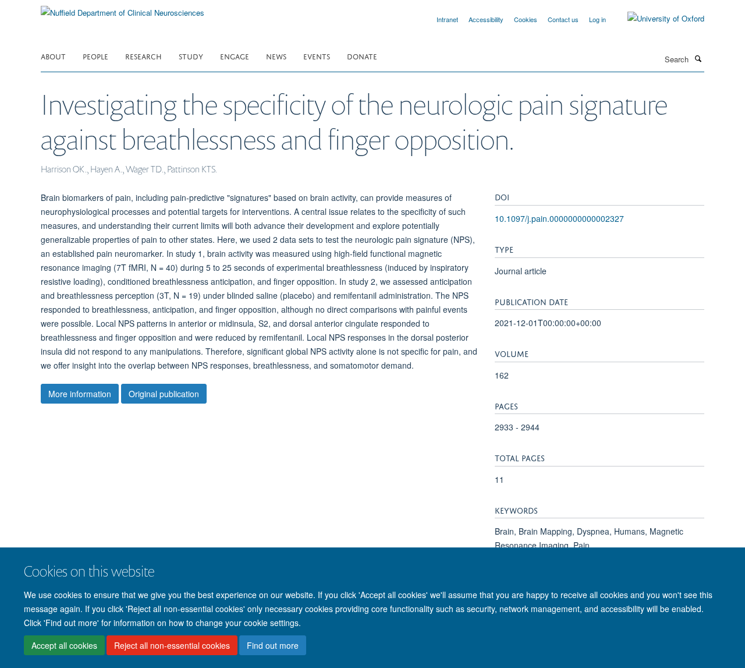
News (276, 55)
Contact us (563, 19)
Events (316, 55)
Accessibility (486, 19)
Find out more (273, 645)
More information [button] (79, 394)
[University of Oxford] (657, 19)
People (95, 55)
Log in (597, 19)
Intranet (447, 19)
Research (143, 55)
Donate (362, 55)
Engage (234, 55)
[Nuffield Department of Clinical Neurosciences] (122, 8)
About (53, 55)
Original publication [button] (164, 394)
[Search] (697, 58)
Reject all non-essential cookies (172, 645)
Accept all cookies (64, 645)
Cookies (525, 19)
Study (191, 55)
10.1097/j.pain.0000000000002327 (559, 218)
